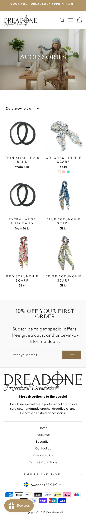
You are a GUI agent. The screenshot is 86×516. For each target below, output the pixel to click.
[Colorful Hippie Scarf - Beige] (58, 172)
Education (43, 441)
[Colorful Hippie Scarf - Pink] (63, 172)
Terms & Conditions (43, 462)
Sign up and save (42, 474)
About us (43, 435)
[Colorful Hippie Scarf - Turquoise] (68, 172)
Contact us (43, 448)
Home (43, 428)
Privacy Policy (43, 455)
